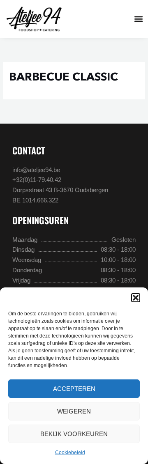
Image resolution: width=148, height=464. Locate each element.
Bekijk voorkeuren (74, 433)
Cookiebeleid (70, 452)
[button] (136, 298)
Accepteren (74, 388)
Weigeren (74, 411)
